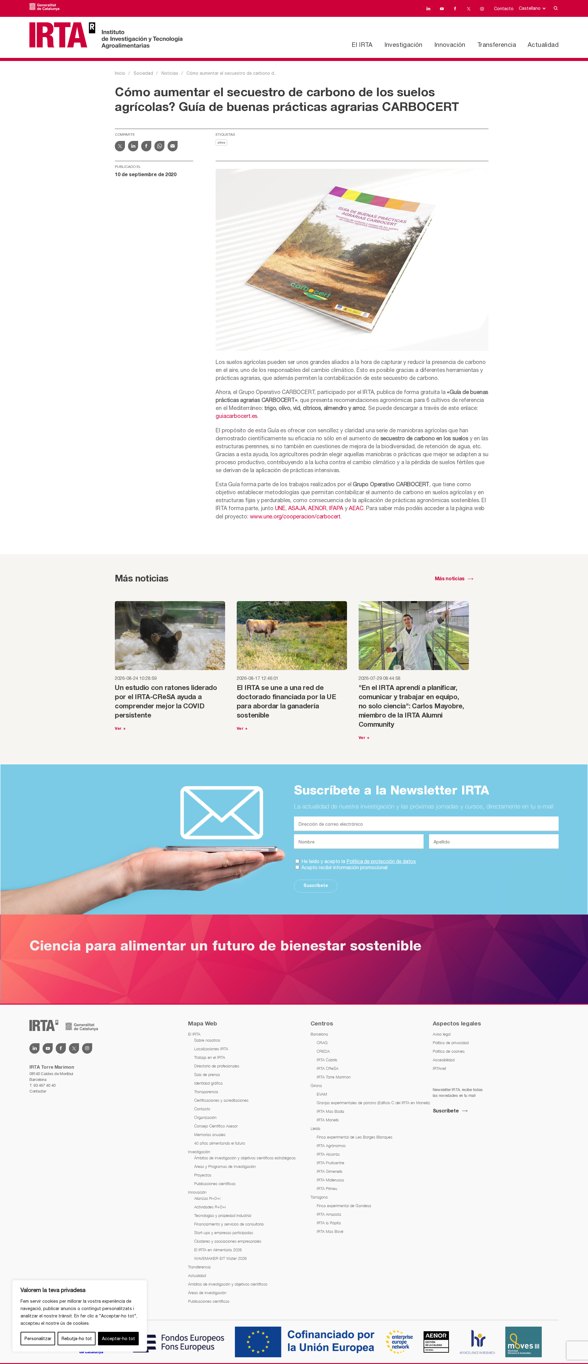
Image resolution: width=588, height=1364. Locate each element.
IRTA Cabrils (327, 1059)
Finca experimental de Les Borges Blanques (354, 1137)
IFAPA (336, 508)
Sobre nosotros (207, 1040)
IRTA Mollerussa (330, 1179)
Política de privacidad (451, 1042)
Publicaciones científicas (215, 1183)
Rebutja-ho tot (77, 1338)
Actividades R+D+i (210, 1206)
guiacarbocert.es (236, 416)
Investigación (403, 44)
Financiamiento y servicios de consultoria (229, 1224)
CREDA (323, 1051)
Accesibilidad (443, 1059)
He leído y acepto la (358, 861)
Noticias (169, 73)
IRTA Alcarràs (328, 1154)
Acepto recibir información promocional (343, 867)
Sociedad (143, 73)
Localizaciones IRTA (211, 1048)
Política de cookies (449, 1051)
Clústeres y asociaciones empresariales (227, 1241)
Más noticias (450, 579)
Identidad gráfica (208, 1083)
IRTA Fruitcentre (330, 1162)
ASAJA (297, 508)
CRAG (322, 1042)
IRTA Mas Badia (330, 1111)
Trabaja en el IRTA (209, 1057)
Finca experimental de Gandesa (344, 1205)
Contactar (37, 1091)
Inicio (120, 73)
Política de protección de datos (381, 861)
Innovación (450, 44)
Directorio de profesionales (216, 1065)
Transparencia (206, 1091)
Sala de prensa (207, 1074)
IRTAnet (439, 1068)
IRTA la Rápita (329, 1222)
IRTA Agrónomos (331, 1145)
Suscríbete (315, 886)
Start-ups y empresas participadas (223, 1232)
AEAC (356, 508)
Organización (205, 1117)
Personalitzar (37, 1338)
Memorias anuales (209, 1134)
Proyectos (202, 1175)
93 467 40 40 (44, 1085)
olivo (221, 142)
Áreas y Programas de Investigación (225, 1166)
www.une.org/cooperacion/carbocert (295, 516)
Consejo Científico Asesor (216, 1125)
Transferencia (496, 44)
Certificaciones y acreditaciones (221, 1100)
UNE (280, 508)
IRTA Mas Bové (330, 1231)
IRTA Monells (328, 1119)
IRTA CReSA (327, 1068)
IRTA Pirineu (327, 1188)
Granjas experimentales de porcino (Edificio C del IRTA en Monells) (373, 1102)
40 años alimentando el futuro (219, 1143)
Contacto (504, 8)
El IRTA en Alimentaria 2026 (218, 1249)
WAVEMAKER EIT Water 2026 (220, 1258)
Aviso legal (441, 1034)
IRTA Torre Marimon (334, 1076)
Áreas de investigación (207, 1292)
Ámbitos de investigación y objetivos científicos (227, 1284)
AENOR (317, 508)
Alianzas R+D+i (207, 1198)
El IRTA (362, 44)
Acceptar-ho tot (118, 1338)
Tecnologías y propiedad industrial (222, 1215)
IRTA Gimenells (329, 1171)
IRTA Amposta (329, 1214)
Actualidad (543, 44)
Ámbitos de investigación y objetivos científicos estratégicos (245, 1157)
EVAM (322, 1094)
